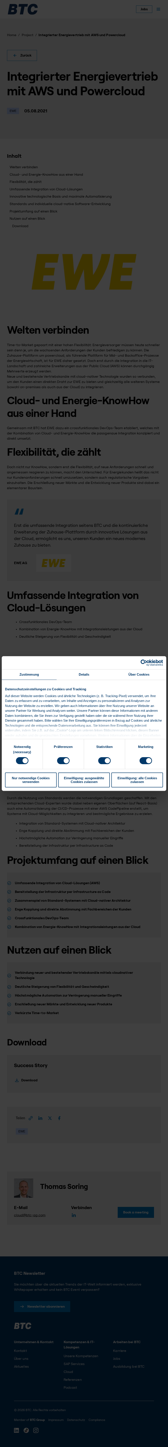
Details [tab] (84, 674)
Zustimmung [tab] (29, 674)
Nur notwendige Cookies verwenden (31, 780)
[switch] (63, 760)
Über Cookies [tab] (138, 674)
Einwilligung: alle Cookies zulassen (137, 780)
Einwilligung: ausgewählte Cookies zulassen (84, 780)
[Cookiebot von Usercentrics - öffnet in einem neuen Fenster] (144, 662)
